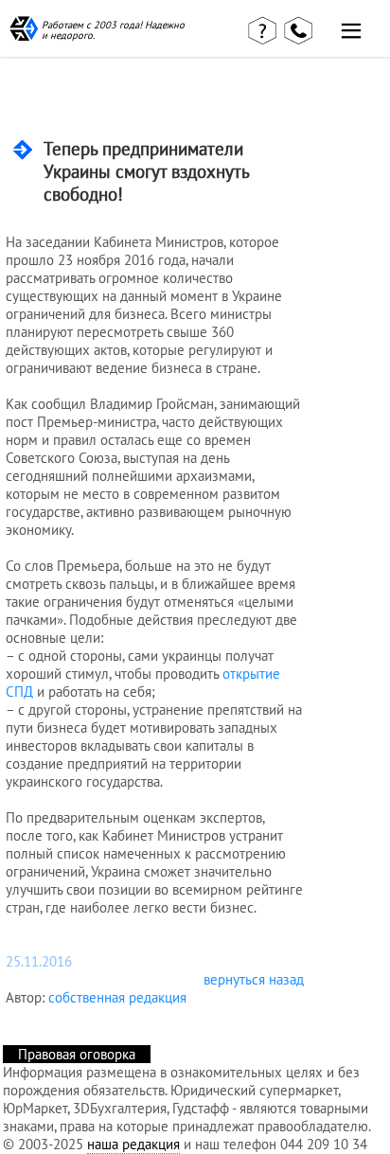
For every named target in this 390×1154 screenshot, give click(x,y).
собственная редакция (117, 997)
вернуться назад (254, 979)
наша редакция (133, 1144)
